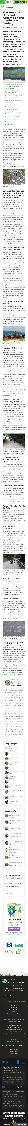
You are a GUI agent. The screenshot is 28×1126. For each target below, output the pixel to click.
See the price (14, 929)
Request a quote (7, 1124)
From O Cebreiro (14, 1009)
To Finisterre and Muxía (14, 1014)
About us (23, 993)
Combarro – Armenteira (12, 109)
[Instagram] (5, 995)
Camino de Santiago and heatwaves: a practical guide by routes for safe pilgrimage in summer (15, 864)
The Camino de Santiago (12, 886)
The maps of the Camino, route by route (15, 747)
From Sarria (14, 1005)
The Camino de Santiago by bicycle (15, 791)
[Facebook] (2, 995)
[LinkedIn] (7, 995)
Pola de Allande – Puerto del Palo (13, 113)
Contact (4, 993)
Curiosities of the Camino (15, 796)
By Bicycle (9, 893)
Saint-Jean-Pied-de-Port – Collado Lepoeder (13, 91)
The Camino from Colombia (14, 1025)
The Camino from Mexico (14, 1027)
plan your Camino (8, 2)
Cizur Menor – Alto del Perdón (14, 95)
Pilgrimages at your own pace (14, 883)
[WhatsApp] (2, 2)
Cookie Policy (14, 1053)
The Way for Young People (16, 753)
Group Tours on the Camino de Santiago (14, 879)
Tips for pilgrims (13, 801)
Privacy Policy (14, 1051)
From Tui (14, 1007)
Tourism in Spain (13, 757)
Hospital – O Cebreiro (11, 98)
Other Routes (12, 776)
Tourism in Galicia (13, 762)
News (10, 781)
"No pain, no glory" (10, 124)
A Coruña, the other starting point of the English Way (14, 828)
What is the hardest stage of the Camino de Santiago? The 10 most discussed (14, 86)
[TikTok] (12, 995)
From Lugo (14, 1011)
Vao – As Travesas (10, 119)
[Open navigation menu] (26, 6)
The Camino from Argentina (14, 1029)
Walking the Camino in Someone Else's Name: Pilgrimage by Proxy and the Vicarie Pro (15, 850)
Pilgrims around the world (16, 771)
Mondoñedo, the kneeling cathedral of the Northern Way (15, 822)
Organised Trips (21, 1124)
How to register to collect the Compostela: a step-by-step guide (16, 843)
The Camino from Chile (14, 1031)
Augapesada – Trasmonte (12, 116)
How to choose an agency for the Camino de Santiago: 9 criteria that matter (15, 836)
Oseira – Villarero (10, 121)
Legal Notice (14, 1049)
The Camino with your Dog (13, 890)
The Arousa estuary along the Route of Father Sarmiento (15, 815)
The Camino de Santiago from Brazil (14, 1034)
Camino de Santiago (9, 155)
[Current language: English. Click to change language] (26, 2)
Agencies (14, 1055)
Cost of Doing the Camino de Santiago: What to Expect (16, 857)
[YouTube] (10, 995)
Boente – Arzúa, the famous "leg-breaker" (13, 101)
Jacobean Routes (13, 767)
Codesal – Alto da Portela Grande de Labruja (12, 105)
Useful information (18, 27)
